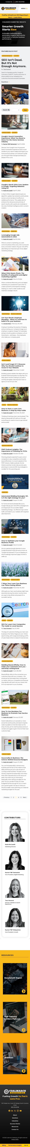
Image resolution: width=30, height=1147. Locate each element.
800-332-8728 (20, 2)
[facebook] (9, 1111)
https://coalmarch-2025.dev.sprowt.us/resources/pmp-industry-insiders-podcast (14, 1002)
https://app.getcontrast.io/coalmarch (11, 1041)
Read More (4, 82)
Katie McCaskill (7, 190)
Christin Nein (7, 323)
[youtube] (20, 1111)
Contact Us (9, 2)
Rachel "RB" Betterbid (10, 144)
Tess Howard (7, 69)
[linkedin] (12, 1111)
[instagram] (18, 1111)
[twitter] (15, 1111)
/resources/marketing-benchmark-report (13, 962)
